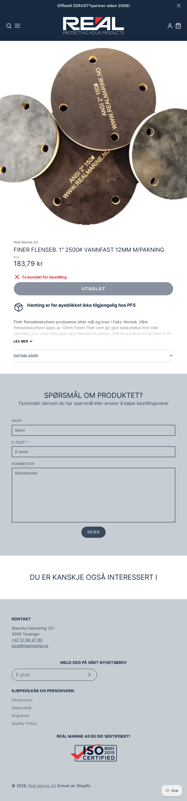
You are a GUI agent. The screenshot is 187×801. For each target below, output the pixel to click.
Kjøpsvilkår (22, 707)
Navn (17, 421)
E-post (20, 442)
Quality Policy (24, 723)
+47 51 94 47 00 (27, 639)
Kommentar (23, 464)
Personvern (22, 700)
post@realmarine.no (30, 645)
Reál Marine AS (42, 785)
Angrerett (20, 715)
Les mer (21, 341)
